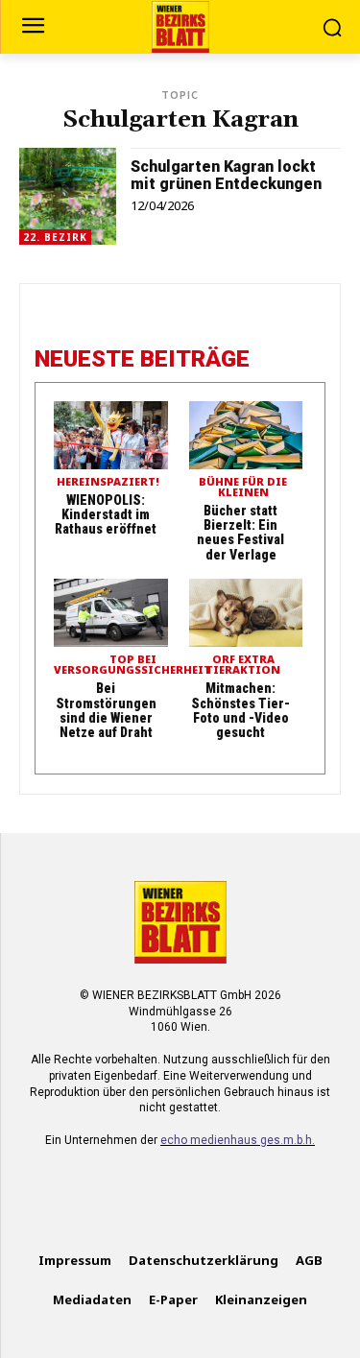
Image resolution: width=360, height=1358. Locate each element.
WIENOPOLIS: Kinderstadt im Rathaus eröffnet (105, 514)
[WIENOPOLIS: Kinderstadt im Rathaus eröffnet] (111, 435)
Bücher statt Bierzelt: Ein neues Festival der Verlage (240, 532)
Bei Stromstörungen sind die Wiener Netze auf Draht (106, 710)
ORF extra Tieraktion (242, 665)
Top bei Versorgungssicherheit (132, 665)
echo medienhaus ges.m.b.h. (237, 1140)
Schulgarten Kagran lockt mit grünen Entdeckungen (226, 175)
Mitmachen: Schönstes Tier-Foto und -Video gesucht (240, 710)
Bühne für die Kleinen (243, 487)
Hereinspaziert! (108, 482)
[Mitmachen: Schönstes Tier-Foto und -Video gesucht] (246, 613)
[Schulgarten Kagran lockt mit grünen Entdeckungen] (67, 196)
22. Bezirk (55, 237)
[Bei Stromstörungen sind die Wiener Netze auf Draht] (111, 613)
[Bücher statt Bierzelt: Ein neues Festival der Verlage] (246, 435)
